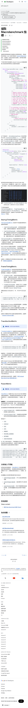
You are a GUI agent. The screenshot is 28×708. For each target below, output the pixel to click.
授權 (6, 697)
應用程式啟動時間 (7, 261)
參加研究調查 (4, 675)
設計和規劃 (13, 22)
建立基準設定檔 (6, 516)
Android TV (3, 629)
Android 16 (3, 637)
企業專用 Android (5, 587)
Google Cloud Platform (6, 690)
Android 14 (3, 642)
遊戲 (2, 604)
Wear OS (3, 623)
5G (1, 615)
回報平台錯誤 (4, 668)
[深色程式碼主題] (24, 67)
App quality (4, 6)
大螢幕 (2, 621)
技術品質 (25, 22)
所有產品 (3, 693)
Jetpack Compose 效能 (8, 315)
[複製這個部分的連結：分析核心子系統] (14, 464)
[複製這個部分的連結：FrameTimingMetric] (18, 267)
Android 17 (3, 635)
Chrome (3, 686)
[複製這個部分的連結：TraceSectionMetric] (18, 321)
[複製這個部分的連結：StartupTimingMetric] (19, 220)
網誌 (2, 596)
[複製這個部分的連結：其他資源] (9, 501)
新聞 (2, 594)
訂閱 (21, 701)
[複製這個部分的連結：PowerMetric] (12, 384)
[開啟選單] (2, 1)
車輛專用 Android (5, 627)
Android (3, 585)
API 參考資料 (3, 658)
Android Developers (5, 22)
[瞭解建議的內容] (9, 512)
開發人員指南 (4, 656)
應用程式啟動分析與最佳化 (8, 540)
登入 (25, 1)
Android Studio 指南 (5, 654)
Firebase (3, 688)
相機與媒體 (3, 610)
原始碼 (2, 591)
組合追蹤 (4, 362)
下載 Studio (3, 661)
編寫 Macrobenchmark (8, 528)
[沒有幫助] (12, 25)
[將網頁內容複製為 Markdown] (9, 35)
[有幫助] (10, 25)
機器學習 (3, 606)
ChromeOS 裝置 (4, 625)
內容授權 (18, 568)
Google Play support (5, 673)
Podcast (3, 598)
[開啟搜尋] (19, 1)
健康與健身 (3, 608)
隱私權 (2, 613)
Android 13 (3, 644)
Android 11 (3, 648)
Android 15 (3, 639)
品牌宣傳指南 (11, 697)
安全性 (2, 589)
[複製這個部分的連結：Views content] (11, 504)
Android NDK (4, 663)
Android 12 (3, 646)
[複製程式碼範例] (26, 67)
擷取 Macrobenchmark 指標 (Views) (12, 507)
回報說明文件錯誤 (5, 671)
